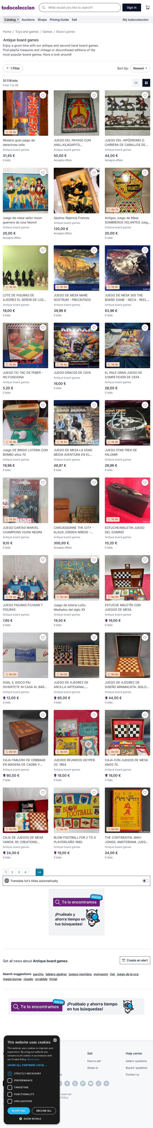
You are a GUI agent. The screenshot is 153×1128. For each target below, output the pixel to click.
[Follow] (43, 95)
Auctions (28, 20)
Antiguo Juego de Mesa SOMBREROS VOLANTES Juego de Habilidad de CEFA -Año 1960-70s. (127, 220)
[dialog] (32, 1079)
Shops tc (92, 1067)
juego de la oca (127, 974)
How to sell (94, 1061)
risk (112, 974)
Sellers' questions (136, 1061)
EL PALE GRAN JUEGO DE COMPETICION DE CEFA (123, 375)
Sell (74, 20)
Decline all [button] (43, 1110)
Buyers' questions (136, 1067)
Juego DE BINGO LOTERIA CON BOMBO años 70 (25, 452)
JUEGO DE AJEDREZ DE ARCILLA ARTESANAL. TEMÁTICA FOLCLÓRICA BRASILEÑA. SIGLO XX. (71, 685)
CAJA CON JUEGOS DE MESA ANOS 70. (126, 762)
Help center (134, 1053)
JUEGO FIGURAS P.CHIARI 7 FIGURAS (23, 607)
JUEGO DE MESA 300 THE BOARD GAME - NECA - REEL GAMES (126, 297)
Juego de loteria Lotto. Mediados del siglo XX (70, 607)
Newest (139, 68)
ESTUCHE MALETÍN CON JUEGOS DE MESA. (123, 607)
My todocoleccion (136, 20)
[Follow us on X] (75, 1083)
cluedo (28, 979)
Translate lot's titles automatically (34, 881)
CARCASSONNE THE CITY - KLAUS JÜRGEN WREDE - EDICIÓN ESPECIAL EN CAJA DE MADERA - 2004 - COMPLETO (74, 530)
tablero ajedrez (56, 974)
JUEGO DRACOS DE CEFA (72, 373)
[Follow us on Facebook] (67, 1083)
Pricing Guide (59, 20)
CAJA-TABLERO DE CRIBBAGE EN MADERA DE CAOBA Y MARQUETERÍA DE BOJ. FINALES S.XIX (24, 762)
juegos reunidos (80, 974)
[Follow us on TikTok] (98, 1083)
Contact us (132, 1074)
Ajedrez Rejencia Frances (71, 218)
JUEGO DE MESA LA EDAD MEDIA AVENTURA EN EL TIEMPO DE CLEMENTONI (73, 452)
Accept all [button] (19, 1110)
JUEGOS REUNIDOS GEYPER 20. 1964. (74, 762)
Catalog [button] (10, 20)
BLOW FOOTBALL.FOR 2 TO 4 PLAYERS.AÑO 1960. (75, 840)
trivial (53, 979)
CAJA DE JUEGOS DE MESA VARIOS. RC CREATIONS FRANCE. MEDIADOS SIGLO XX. (25, 840)
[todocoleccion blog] (106, 1083)
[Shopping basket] (148, 7)
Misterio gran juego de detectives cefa (19, 142)
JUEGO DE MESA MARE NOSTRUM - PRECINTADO (72, 297)
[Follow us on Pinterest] (83, 1083)
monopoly (101, 974)
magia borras (12, 979)
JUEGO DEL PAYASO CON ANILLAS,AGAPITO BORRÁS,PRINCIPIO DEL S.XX (74, 142)
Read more (33, 1059)
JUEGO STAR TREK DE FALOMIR (121, 452)
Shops (42, 20)
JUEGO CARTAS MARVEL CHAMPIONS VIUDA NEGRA (22, 530)
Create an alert (137, 960)
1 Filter (15, 68)
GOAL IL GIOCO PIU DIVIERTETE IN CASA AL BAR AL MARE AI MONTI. (23, 685)
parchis (38, 974)
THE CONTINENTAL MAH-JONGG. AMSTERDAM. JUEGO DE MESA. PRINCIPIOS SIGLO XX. (126, 840)
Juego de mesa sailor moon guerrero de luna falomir (22, 220)
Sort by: (123, 68)
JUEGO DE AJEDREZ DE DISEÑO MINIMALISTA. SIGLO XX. (125, 685)
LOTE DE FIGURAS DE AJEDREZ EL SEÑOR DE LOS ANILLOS (23, 297)
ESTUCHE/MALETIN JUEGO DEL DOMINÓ (124, 530)
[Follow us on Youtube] (90, 1083)
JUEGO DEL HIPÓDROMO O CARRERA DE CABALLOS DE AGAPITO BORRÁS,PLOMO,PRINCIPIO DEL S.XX (127, 142)
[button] (31, 1065)
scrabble (41, 979)
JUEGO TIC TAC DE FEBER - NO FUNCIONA (23, 375)
